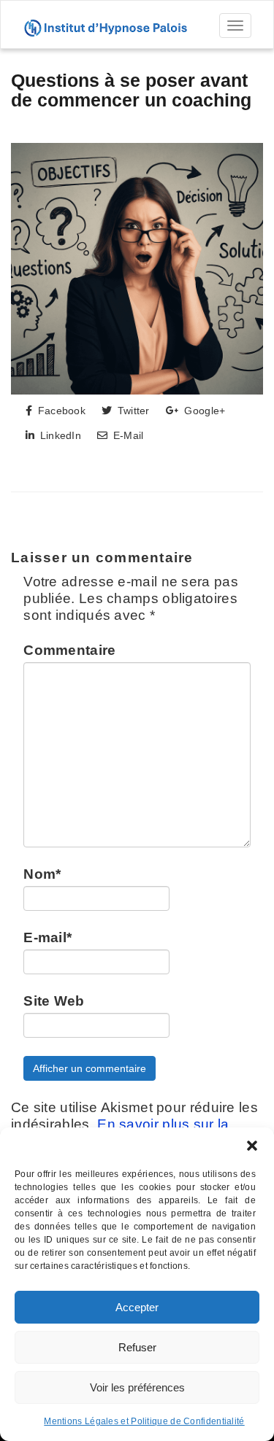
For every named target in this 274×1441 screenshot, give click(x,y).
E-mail (47, 937)
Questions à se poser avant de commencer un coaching (131, 90)
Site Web (53, 1001)
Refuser (137, 1347)
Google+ (203, 410)
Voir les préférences (137, 1387)
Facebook (59, 410)
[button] (252, 1145)
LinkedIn (59, 435)
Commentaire (69, 650)
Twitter (131, 410)
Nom (42, 874)
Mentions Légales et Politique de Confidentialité (144, 1421)
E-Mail (126, 435)
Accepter (137, 1307)
